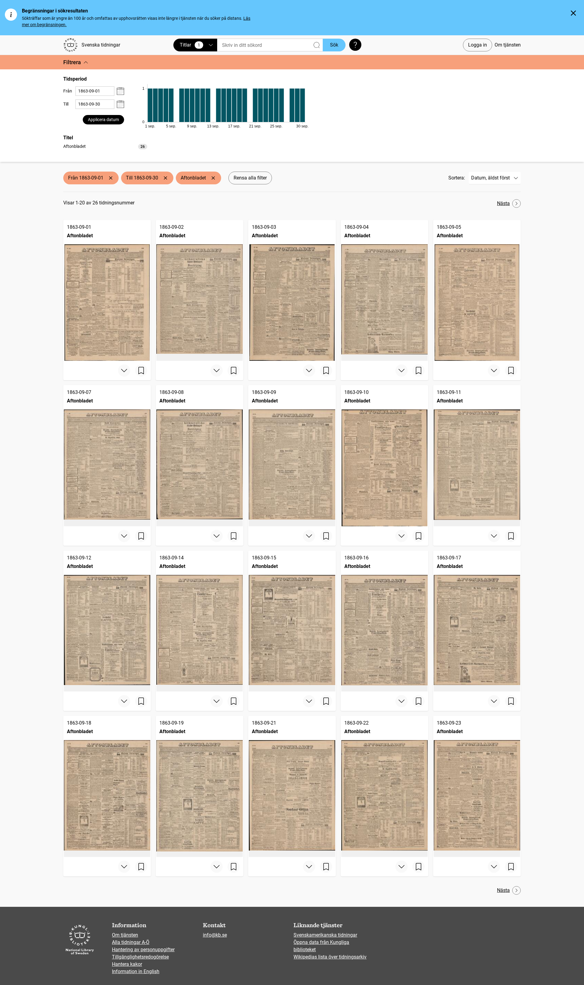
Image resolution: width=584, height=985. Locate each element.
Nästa (503, 203)
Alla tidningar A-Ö (130, 942)
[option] (105, 146)
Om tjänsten (508, 45)
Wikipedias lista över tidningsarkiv (330, 957)
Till (65, 104)
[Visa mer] (124, 370)
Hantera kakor (127, 964)
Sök (334, 45)
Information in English (135, 971)
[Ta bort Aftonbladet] (213, 178)
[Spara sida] (141, 370)
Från (67, 91)
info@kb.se (215, 935)
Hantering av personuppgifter (143, 949)
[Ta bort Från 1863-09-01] (110, 178)
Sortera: (456, 178)
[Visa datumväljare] (120, 91)
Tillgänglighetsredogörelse (140, 957)
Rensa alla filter (250, 178)
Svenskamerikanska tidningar (325, 935)
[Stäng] (573, 13)
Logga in (477, 45)
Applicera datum (103, 119)
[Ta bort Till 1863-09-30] (165, 178)
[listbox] (105, 146)
